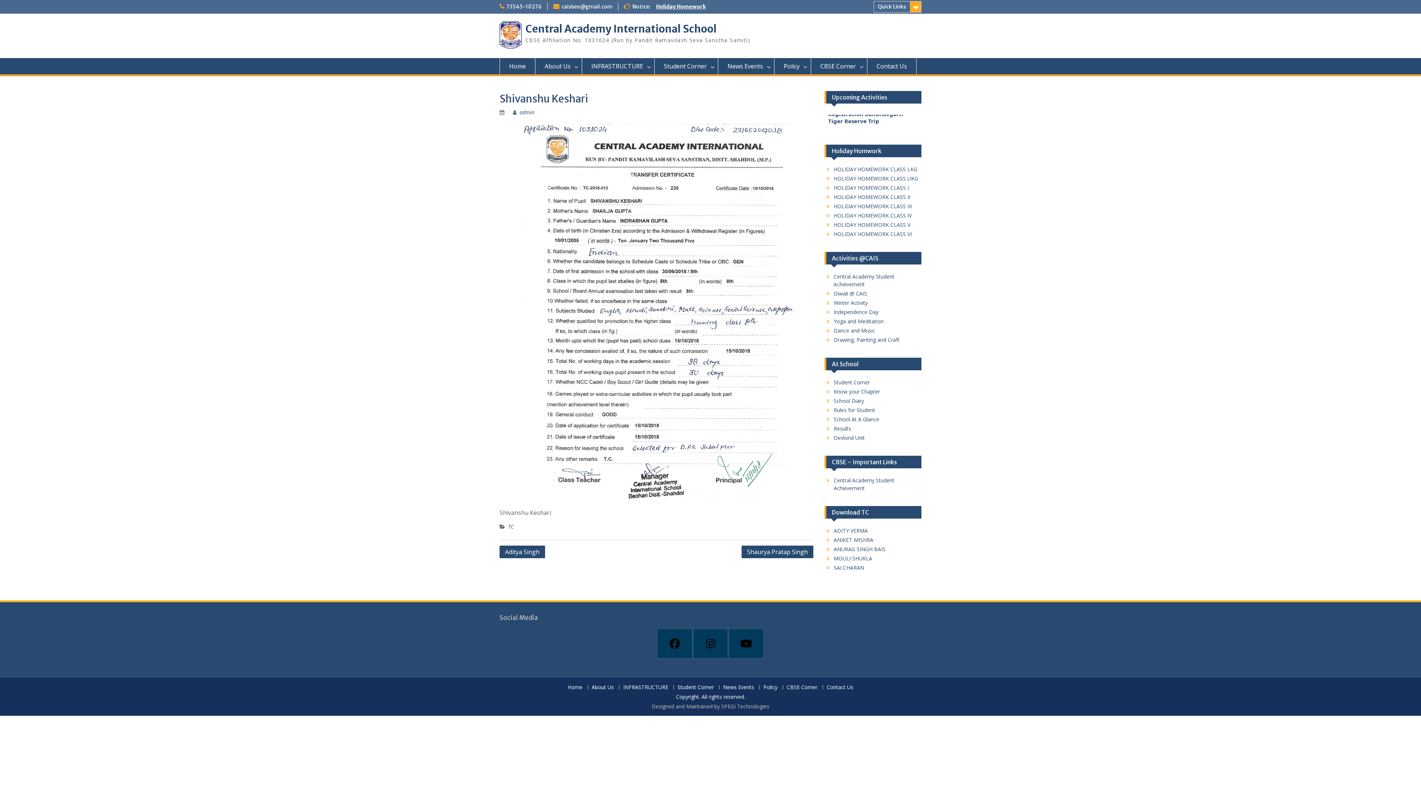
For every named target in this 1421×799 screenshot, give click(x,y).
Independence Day (856, 312)
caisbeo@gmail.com (586, 6)
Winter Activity (851, 302)
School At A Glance (856, 419)
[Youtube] (746, 643)
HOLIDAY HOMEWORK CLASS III (873, 206)
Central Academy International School (621, 29)
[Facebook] (674, 643)
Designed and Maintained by (686, 706)
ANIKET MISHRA (853, 539)
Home (517, 66)
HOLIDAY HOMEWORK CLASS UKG (876, 178)
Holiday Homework (681, 6)
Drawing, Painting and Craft (867, 339)
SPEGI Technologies (745, 706)
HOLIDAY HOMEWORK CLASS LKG (875, 169)
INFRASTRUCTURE (617, 66)
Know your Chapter (857, 391)
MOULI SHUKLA (853, 558)
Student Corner (685, 66)
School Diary (849, 400)
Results (842, 428)
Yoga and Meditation (859, 321)
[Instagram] (710, 643)
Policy (792, 66)
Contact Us (892, 66)
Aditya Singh (522, 552)
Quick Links (892, 6)
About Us (558, 66)
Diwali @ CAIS (850, 293)
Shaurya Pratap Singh (777, 552)
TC (511, 526)
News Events (745, 66)
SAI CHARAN (849, 567)
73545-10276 (524, 6)
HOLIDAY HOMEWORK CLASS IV (873, 215)
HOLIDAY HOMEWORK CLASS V (872, 224)
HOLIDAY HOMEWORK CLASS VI (873, 233)
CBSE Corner (838, 66)
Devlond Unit (849, 437)
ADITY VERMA (851, 530)
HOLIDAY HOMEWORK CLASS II (872, 196)
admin (527, 112)
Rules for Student (854, 410)
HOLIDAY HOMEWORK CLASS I (871, 187)
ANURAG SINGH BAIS (860, 549)
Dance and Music (854, 330)
